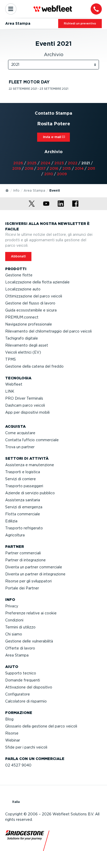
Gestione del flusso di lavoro (30, 303)
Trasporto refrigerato (24, 528)
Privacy (11, 606)
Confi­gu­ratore (17, 694)
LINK (9, 391)
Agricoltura (15, 535)
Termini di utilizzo (20, 627)
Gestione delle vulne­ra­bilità (29, 641)
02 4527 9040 (18, 765)
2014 (79, 168)
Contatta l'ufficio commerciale (32, 440)
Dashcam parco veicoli (25, 405)
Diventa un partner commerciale (33, 567)
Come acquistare (20, 433)
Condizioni (14, 620)
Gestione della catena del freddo (34, 366)
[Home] (7, 190)
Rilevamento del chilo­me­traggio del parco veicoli (48, 331)
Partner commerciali (23, 553)
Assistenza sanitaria (22, 500)
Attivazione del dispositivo (28, 687)
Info (16, 190)
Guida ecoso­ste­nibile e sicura (31, 310)
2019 (16, 168)
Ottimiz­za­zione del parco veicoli (33, 296)
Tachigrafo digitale (21, 338)
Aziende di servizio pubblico (30, 493)
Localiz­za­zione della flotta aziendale (37, 282)
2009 (62, 174)
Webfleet (13, 384)
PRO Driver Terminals (24, 398)
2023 (59, 163)
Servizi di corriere (20, 479)
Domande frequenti (22, 680)
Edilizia (11, 521)
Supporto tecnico (20, 673)
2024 (45, 163)
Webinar (12, 740)
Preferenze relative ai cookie (31, 613)
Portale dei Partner (22, 588)
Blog (9, 719)
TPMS (10, 359)
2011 (91, 168)
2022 (72, 163)
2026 (18, 163)
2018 (29, 168)
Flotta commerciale (22, 514)
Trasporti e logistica (22, 472)
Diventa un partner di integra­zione (35, 574)
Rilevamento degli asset (26, 345)
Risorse (11, 733)
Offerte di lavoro (20, 648)
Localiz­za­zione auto (23, 289)
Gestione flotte (18, 275)
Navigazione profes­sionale (28, 324)
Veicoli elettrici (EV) (23, 352)
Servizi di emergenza (23, 507)
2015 (66, 168)
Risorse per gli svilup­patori (28, 581)
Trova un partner (20, 447)
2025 (32, 163)
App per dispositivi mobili (27, 412)
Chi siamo (13, 634)
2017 (41, 168)
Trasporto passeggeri (24, 486)
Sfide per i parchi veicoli (26, 747)
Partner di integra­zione (25, 560)
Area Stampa (34, 190)
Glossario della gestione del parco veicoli (41, 726)
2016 (54, 168)
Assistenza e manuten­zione (29, 465)
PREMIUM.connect (21, 317)
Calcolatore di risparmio (26, 701)
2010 (48, 174)
